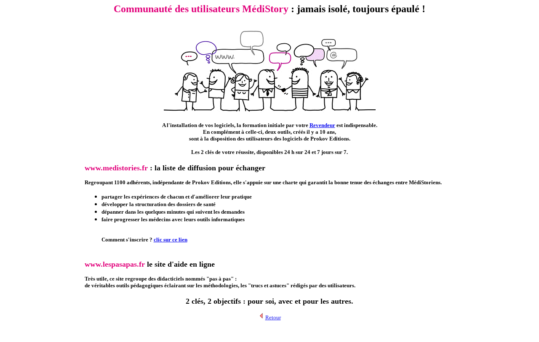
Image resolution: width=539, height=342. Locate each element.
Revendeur (322, 125)
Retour (273, 317)
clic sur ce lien (170, 239)
